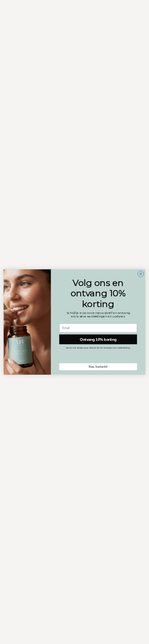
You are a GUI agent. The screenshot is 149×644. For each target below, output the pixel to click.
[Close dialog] (141, 274)
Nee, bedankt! (98, 366)
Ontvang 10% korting (98, 339)
